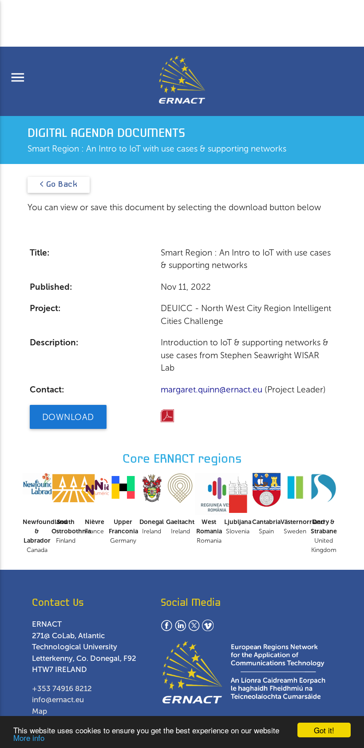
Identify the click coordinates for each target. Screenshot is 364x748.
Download (68, 417)
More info (28, 737)
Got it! (324, 730)
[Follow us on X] (194, 628)
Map (39, 711)
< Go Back (59, 184)
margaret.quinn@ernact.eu (211, 389)
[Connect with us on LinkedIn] (180, 628)
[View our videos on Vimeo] (208, 628)
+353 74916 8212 (62, 688)
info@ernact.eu (58, 699)
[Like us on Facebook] (166, 628)
